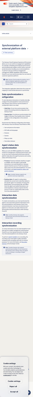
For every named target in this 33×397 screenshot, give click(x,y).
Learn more (15, 10)
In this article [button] (5, 33)
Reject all (13, 386)
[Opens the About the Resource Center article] (28, 17)
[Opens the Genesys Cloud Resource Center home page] (4, 17)
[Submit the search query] (7, 24)
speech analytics (13, 237)
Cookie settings (14, 381)
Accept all (14, 392)
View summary (9, 52)
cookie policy (7, 375)
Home (3, 23)
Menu (11, 17)
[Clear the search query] (26, 24)
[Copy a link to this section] (27, 48)
